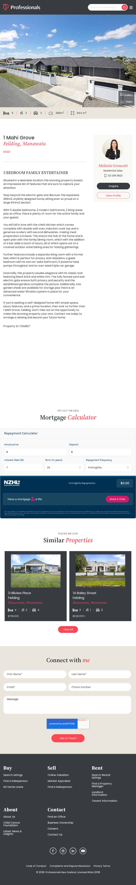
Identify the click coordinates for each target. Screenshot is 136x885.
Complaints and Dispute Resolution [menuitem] (70, 866)
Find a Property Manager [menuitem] (102, 785)
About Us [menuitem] (9, 817)
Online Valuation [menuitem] (58, 775)
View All (68, 629)
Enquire (113, 186)
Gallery (128, 95)
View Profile (113, 195)
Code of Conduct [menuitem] (36, 866)
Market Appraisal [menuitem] (59, 781)
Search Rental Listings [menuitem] (101, 776)
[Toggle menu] (131, 7)
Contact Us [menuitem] (55, 834)
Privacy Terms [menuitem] (102, 866)
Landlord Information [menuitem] (99, 793)
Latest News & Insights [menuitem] (12, 832)
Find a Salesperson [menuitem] (15, 781)
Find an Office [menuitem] (57, 817)
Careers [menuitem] (53, 829)
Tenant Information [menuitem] (104, 801)
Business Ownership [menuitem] (60, 823)
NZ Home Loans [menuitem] (13, 787)
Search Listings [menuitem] (13, 775)
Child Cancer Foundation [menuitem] (11, 824)
